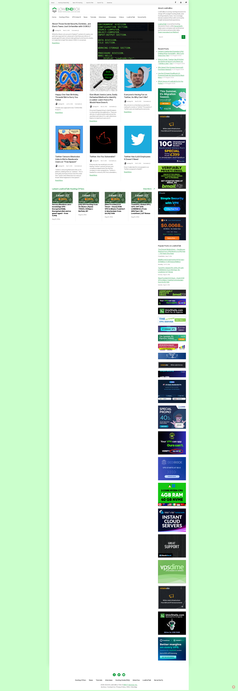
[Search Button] (183, 37)
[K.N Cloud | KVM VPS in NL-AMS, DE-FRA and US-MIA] (172, 240)
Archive (103, 687)
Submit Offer (89, 2)
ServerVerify (142, 17)
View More (147, 189)
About (52, 2)
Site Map (134, 687)
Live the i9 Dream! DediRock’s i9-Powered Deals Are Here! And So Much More (171, 75)
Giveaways (112, 17)
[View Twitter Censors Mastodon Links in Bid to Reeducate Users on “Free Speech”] (69, 153)
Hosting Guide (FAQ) (63, 2)
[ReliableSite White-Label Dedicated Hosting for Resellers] (172, 137)
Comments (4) (78, 166)
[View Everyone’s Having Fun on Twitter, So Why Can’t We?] (138, 91)
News (85, 17)
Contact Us (111, 687)
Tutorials (93, 17)
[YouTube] (181, 2)
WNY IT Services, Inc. (130, 685)
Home (54, 17)
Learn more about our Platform (168, 32)
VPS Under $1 (76, 17)
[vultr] (172, 111)
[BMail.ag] (172, 188)
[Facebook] (175, 2)
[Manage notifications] (233, 686)
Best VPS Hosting (77, 2)
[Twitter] (186, 2)
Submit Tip (100, 2)
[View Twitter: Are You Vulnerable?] (103, 153)
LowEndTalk (131, 17)
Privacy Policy (121, 687)
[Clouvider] (172, 162)
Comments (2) (75, 30)
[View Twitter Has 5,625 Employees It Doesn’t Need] (138, 153)
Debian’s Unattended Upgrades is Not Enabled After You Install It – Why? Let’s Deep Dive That (171, 53)
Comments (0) (147, 101)
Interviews (102, 17)
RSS (128, 687)
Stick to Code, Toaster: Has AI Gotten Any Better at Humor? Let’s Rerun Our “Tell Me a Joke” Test (171, 61)
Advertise (109, 2)
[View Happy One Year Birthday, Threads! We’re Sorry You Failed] (69, 91)
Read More (56, 43)
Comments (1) (78, 104)
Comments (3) (112, 160)
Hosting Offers (64, 17)
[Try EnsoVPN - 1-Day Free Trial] (172, 214)
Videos (121, 17)
